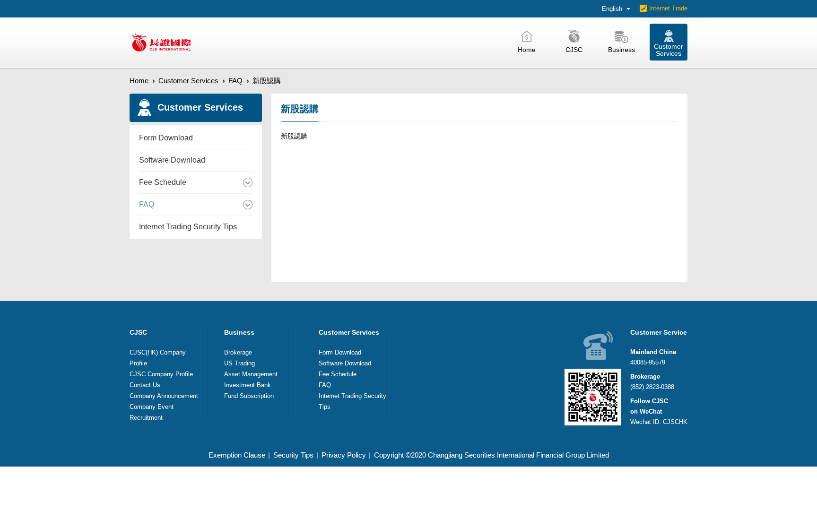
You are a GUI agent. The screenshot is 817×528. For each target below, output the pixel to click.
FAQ (235, 81)
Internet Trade (668, 8)
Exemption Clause (237, 455)
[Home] (161, 42)
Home (139, 81)
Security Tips (293, 455)
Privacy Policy (344, 455)
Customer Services (188, 81)
